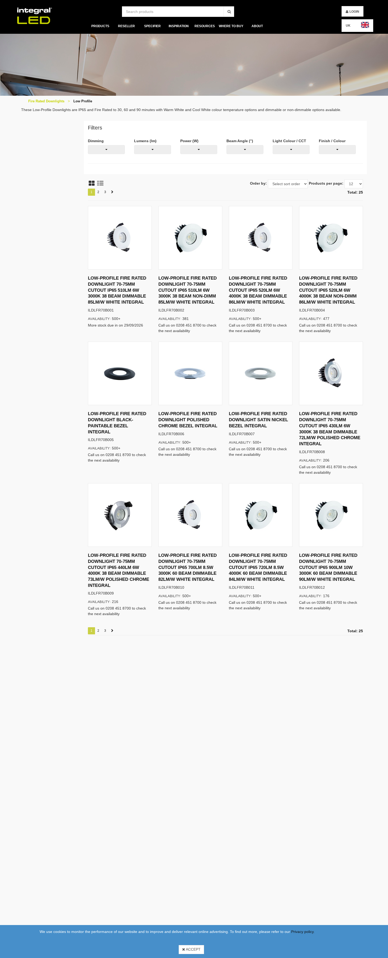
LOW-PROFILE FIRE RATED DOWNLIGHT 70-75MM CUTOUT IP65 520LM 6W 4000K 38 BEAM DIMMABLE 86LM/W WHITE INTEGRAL (258, 290)
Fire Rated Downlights (46, 101)
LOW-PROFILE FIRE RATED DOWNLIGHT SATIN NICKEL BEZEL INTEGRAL (258, 419)
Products (100, 26)
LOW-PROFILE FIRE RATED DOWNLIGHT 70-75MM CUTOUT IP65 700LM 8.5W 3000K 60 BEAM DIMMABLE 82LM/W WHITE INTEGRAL (187, 567)
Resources (205, 26)
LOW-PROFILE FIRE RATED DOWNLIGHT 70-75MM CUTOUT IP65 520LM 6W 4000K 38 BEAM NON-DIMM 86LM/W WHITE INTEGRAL (328, 290)
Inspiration (179, 26)
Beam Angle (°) (239, 141)
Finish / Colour (332, 141)
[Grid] (91, 183)
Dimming (96, 141)
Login (354, 11)
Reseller (126, 26)
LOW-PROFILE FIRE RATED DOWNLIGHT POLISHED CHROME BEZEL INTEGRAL (187, 419)
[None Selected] (106, 149)
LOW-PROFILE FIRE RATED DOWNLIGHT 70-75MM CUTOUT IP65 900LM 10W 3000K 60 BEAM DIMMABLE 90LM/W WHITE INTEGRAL (328, 567)
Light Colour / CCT (289, 141)
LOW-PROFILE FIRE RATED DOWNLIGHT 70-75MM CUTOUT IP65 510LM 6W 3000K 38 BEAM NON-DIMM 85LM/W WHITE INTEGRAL (187, 290)
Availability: (99, 318)
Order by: (258, 183)
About (257, 26)
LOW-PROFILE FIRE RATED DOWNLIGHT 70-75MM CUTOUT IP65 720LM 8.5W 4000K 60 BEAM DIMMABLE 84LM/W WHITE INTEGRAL (258, 567)
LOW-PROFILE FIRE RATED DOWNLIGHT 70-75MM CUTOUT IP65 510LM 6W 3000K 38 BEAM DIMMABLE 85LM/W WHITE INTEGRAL (117, 290)
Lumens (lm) (145, 141)
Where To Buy (231, 26)
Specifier (152, 26)
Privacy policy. (303, 932)
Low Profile (82, 101)
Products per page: (326, 183)
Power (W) (189, 141)
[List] (100, 183)
